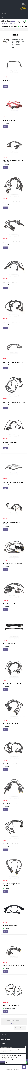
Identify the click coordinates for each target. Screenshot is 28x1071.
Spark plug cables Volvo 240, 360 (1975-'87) (13, 161)
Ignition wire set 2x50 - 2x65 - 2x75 (13, 362)
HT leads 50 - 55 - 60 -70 (10, 724)
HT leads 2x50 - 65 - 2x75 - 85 (12, 684)
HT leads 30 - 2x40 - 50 (10, 804)
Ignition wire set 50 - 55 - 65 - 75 (13, 322)
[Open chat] (24, 1067)
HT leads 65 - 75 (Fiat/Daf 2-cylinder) (12, 884)
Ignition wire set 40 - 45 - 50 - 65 (13, 242)
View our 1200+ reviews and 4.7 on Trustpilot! (14, 26)
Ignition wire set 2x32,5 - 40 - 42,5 (13, 965)
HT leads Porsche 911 (9, 603)
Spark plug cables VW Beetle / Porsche (12, 522)
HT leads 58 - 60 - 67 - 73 (10, 844)
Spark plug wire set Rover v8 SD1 (13, 482)
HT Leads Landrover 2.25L (10, 925)
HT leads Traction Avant (10, 442)
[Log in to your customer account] (2, 3)
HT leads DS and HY (9, 120)
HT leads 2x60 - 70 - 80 (10, 764)
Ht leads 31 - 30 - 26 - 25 (10, 643)
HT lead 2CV (6, 80)
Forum (6, 17)
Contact (3, 1043)
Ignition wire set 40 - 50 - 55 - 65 (13, 202)
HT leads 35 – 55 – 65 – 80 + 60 (12, 563)
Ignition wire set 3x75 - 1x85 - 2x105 (14, 402)
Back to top (19, 1028)
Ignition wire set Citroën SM (11, 1005)
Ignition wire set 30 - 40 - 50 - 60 (13, 282)
